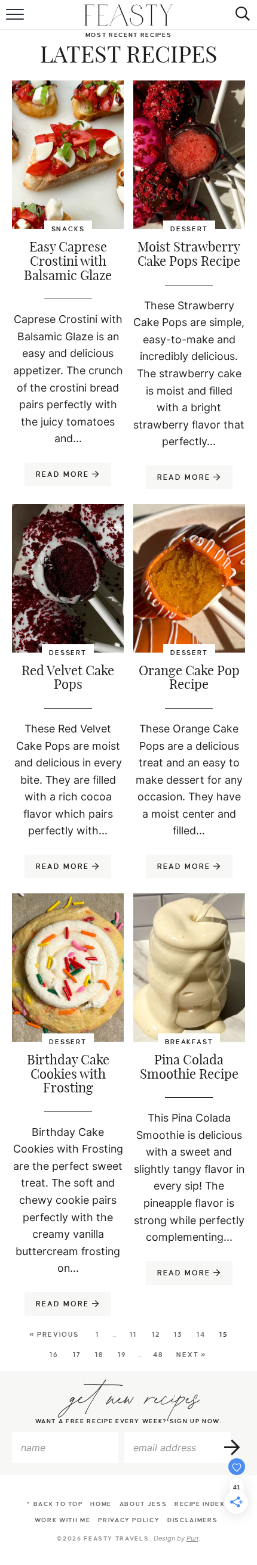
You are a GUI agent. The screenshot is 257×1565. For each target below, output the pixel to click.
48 (158, 1354)
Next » (191, 1354)
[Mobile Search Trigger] (240, 15)
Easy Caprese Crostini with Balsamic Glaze (68, 261)
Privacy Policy (129, 1520)
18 (99, 1354)
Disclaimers (192, 1520)
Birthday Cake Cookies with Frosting (68, 1074)
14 (201, 1334)
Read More (58, 478)
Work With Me (63, 1520)
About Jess (143, 1504)
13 (178, 1334)
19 (122, 1354)
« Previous (54, 1334)
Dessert (189, 228)
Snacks (68, 228)
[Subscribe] (233, 1447)
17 (77, 1354)
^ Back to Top (54, 1504)
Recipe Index (200, 1504)
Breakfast (189, 1041)
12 (156, 1334)
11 (133, 1334)
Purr (192, 1538)
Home (101, 1504)
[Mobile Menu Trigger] (16, 15)
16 (54, 1354)
